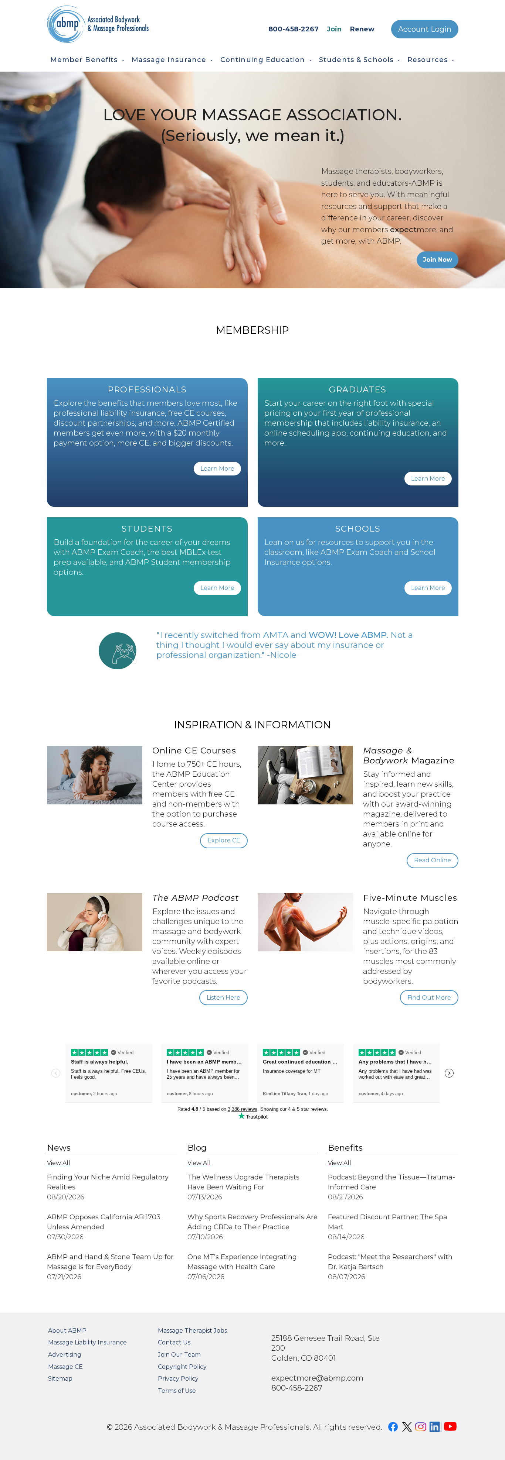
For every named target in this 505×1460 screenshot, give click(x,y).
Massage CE (65, 1366)
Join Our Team (179, 1354)
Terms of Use (177, 1390)
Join (334, 29)
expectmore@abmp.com (317, 1377)
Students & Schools (356, 60)
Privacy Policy (178, 1378)
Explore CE (223, 840)
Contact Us (174, 1342)
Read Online (432, 860)
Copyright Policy (182, 1366)
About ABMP (67, 1330)
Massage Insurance (169, 60)
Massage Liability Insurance (87, 1342)
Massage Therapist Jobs (192, 1330)
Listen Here (223, 997)
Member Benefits (84, 60)
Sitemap (60, 1378)
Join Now (437, 259)
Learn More (217, 468)
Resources (427, 60)
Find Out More (429, 997)
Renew (362, 29)
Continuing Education (262, 60)
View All (58, 1163)
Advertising (64, 1354)
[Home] (119, 24)
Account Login (424, 29)
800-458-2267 (293, 29)
